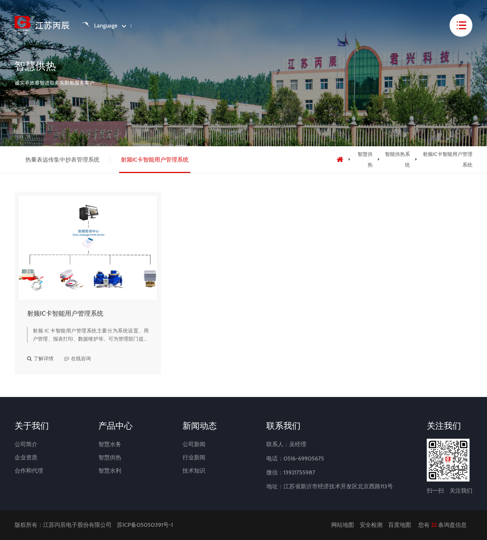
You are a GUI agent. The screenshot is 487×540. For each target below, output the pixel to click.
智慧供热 (365, 159)
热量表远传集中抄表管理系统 (62, 159)
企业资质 (26, 457)
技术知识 (194, 470)
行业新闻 (194, 457)
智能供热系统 (397, 159)
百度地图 (399, 524)
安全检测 (371, 524)
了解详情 (43, 358)
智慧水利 (109, 470)
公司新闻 (194, 444)
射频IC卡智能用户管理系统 (155, 159)
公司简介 (26, 444)
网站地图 (342, 524)
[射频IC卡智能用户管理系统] (87, 247)
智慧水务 (109, 444)
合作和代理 (29, 470)
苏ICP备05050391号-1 (145, 524)
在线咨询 (81, 358)
